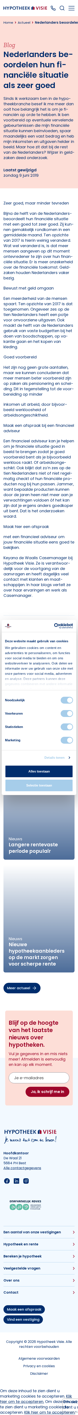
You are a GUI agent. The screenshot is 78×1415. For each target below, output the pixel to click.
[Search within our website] (62, 8)
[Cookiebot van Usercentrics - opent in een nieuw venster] (55, 626)
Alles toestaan (39, 771)
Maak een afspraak (24, 1309)
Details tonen (54, 757)
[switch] (67, 713)
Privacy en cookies (39, 1366)
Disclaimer (39, 1373)
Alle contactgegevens (22, 1168)
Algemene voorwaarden (39, 1358)
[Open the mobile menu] (71, 8)
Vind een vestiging (23, 1319)
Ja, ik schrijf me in (47, 1091)
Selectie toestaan (39, 785)
